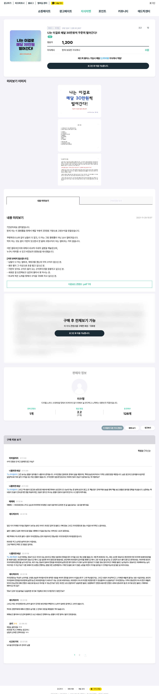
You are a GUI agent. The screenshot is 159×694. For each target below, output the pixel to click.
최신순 (148, 451)
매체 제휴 (71, 689)
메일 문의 (82, 689)
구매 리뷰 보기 (116, 201)
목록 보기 (132, 428)
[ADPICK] (21, 11)
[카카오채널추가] (57, 3)
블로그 (31, 3)
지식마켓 (86, 11)
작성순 (140, 451)
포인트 (102, 11)
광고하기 (7, 3)
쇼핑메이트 (44, 11)
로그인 (152, 3)
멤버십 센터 (42, 3)
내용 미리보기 (43, 201)
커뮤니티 (123, 11)
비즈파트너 (19, 3)
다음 (85, 655)
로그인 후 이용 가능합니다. (98, 66)
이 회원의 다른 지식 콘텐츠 (112, 428)
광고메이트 (65, 11)
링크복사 (148, 428)
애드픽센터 (144, 11)
